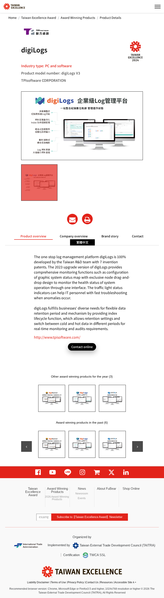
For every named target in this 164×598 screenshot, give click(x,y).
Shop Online (131, 488)
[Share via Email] (72, 219)
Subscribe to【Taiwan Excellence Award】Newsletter (89, 517)
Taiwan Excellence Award (38, 17)
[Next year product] (137, 446)
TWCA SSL (97, 555)
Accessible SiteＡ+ (125, 582)
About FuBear (106, 488)
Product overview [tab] (33, 236)
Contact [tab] (138, 236)
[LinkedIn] (126, 472)
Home (12, 17)
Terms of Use (58, 582)
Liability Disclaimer (38, 582)
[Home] (14, 6)
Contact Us (92, 582)
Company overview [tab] (74, 236)
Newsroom (81, 493)
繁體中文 (82, 242)
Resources (106, 582)
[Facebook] (38, 472)
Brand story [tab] (110, 236)
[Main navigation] (157, 6)
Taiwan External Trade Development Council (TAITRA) (117, 545)
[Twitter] (111, 472)
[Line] (67, 472)
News (82, 488)
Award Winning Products (78, 17)
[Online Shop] (97, 472)
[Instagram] (82, 472)
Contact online (82, 347)
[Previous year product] (26, 446)
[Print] (87, 219)
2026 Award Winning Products (57, 498)
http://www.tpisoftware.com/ (57, 337)
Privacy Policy (76, 582)
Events (82, 498)
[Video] (52, 472)
